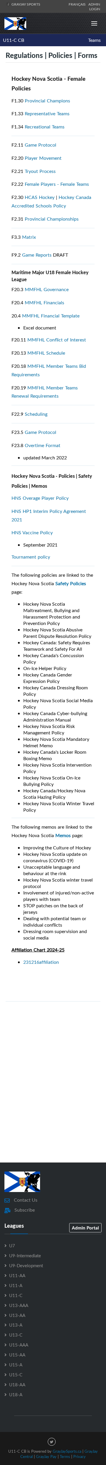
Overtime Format (42, 445)
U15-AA (17, 1355)
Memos (63, 835)
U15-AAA (18, 1345)
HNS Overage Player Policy (40, 498)
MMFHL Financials (44, 302)
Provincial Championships (52, 219)
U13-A (15, 1325)
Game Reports (37, 255)
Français (78, 4)
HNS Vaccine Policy (32, 532)
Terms (65, 1456)
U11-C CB (13, 40)
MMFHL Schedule (46, 353)
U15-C (15, 1375)
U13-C (15, 1335)
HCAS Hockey (39, 197)
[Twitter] (51, 1441)
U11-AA (17, 1275)
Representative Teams (47, 113)
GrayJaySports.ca (67, 1451)
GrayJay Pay (46, 1456)
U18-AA (17, 1384)
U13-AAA (18, 1305)
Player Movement (43, 158)
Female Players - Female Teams (57, 184)
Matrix (29, 237)
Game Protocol (40, 145)
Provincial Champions (47, 100)
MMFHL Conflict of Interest (56, 339)
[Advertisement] (53, 1096)
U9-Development (26, 1265)
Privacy (79, 1456)
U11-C (15, 1295)
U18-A (15, 1394)
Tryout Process (40, 171)
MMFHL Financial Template (51, 315)
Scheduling (36, 414)
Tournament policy (30, 557)
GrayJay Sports (25, 4)
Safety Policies (70, 583)
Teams (94, 40)
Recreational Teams (44, 126)
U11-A (15, 1285)
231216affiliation (41, 962)
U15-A (15, 1365)
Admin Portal (85, 1227)
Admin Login (94, 6)
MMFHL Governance (47, 289)
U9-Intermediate (25, 1255)
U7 (12, 1245)
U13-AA (17, 1315)
